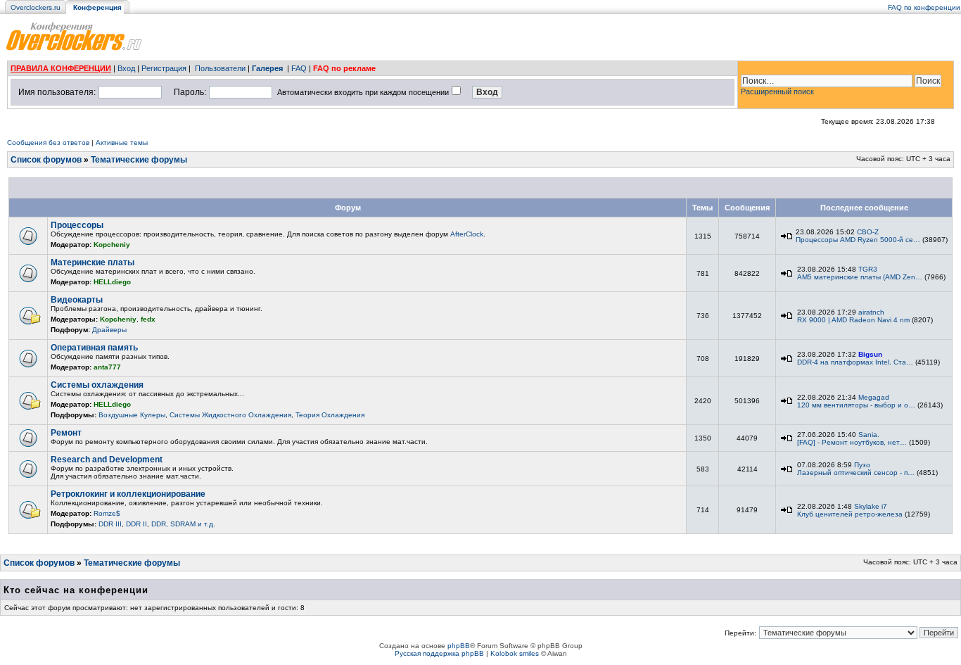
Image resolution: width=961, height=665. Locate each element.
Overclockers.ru (36, 7)
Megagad (873, 397)
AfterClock (466, 234)
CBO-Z (868, 232)
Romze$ (107, 513)
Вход (126, 68)
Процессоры (77, 225)
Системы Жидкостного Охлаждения (230, 415)
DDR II (136, 524)
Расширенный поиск (777, 91)
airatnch (871, 312)
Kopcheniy (112, 244)
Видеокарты (77, 300)
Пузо (862, 465)
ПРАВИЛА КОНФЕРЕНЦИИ (61, 68)
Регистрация (163, 68)
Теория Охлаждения (329, 415)
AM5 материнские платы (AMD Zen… (859, 277)
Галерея (267, 68)
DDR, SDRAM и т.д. (183, 524)
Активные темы (122, 142)
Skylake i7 (870, 506)
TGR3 (867, 269)
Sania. (868, 434)
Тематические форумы (139, 160)
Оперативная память (94, 348)
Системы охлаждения (97, 385)
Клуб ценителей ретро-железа (850, 514)
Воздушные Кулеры (131, 415)
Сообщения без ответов (48, 142)
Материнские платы (92, 262)
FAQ (299, 68)
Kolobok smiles (514, 653)
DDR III (110, 524)
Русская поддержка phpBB (439, 653)
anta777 (107, 367)
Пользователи (220, 68)
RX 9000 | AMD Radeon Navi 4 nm (853, 320)
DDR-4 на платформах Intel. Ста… (855, 362)
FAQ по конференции (924, 7)
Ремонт (66, 433)
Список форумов (46, 160)
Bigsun (870, 354)
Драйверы (109, 330)
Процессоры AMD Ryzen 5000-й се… (858, 239)
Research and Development (107, 459)
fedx (148, 319)
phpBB (458, 646)
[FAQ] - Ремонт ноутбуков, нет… (852, 442)
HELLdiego (112, 282)
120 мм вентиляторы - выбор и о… (856, 405)
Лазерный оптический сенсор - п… (856, 472)
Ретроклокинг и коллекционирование (128, 494)
